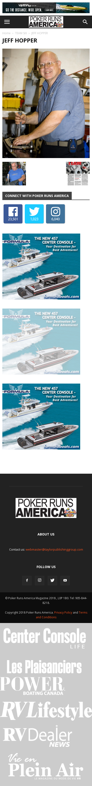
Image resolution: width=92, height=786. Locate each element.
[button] (85, 22)
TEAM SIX (21, 33)
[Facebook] (27, 580)
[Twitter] (52, 580)
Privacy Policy (63, 612)
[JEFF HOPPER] (46, 157)
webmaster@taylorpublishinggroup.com (54, 549)
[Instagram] (39, 580)
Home (6, 33)
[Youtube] (65, 580)
